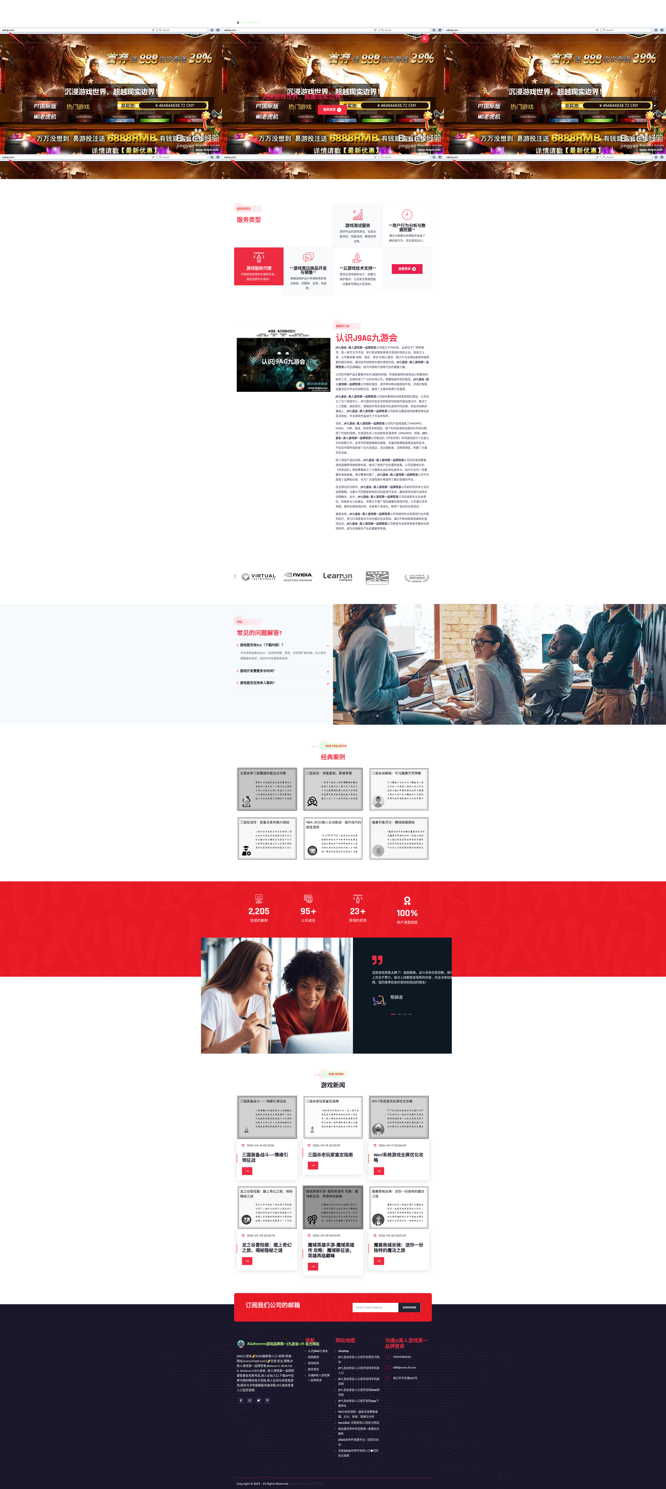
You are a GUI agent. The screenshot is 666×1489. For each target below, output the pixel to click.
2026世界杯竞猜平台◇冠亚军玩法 (358, 1442)
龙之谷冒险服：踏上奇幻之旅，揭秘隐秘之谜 (267, 1248)
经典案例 (369, 8)
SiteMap (343, 1351)
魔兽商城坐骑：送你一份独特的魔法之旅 (398, 1248)
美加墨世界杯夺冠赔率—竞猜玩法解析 (358, 1431)
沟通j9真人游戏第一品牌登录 (360, 23)
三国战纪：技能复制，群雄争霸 (333, 792)
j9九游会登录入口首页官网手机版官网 (358, 1381)
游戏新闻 (387, 8)
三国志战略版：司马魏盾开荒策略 (399, 792)
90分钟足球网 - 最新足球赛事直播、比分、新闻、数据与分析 (358, 1414)
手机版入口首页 (320, 8)
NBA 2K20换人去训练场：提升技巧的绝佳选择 (333, 844)
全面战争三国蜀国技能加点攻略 (267, 792)
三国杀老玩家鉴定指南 (330, 1155)
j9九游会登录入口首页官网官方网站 (358, 1359)
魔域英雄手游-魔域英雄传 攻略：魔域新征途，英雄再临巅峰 (331, 1251)
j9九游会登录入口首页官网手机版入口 (358, 1370)
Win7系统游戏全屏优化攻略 (398, 1157)
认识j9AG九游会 (347, 8)
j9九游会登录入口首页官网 (305, 1483)
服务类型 (405, 8)
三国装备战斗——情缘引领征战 (265, 1157)
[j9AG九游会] (252, 22)
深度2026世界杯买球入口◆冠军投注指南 (358, 1453)
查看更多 (404, 269)
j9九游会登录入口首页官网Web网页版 (358, 1392)
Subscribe (409, 1307)
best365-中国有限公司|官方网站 (358, 1422)
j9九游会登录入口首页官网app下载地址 (358, 1403)
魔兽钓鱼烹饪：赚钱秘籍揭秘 (399, 841)
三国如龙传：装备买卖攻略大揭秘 (267, 841)
